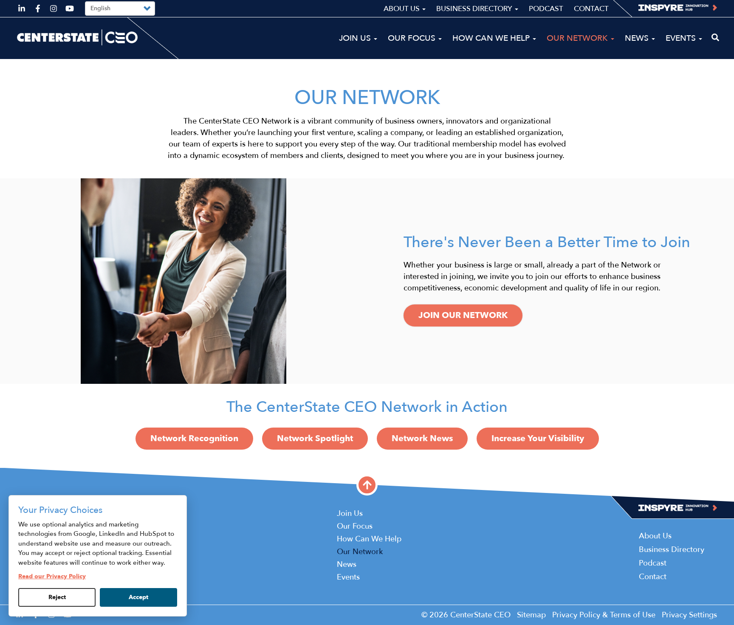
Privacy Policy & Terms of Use (603, 615)
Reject (57, 597)
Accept (138, 597)
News (638, 38)
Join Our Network (463, 315)
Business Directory (475, 9)
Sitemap (531, 615)
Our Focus (413, 38)
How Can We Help (492, 38)
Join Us (356, 38)
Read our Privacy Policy (52, 576)
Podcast (546, 9)
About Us (402, 9)
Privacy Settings (689, 615)
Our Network (578, 38)
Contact (591, 9)
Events (682, 38)
